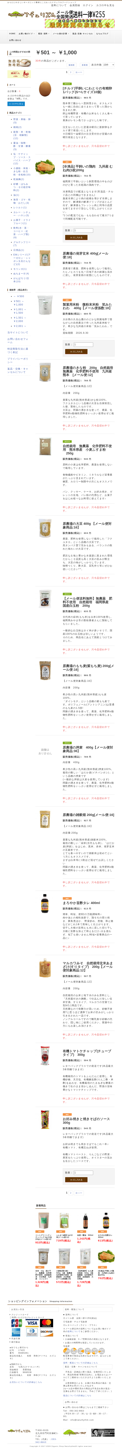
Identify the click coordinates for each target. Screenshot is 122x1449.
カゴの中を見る (105, 5)
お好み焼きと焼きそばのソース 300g (86, 1120)
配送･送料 (43, 34)
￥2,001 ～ (20, 326)
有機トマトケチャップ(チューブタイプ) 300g (87, 1053)
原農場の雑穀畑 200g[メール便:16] (88, 815)
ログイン (88, 5)
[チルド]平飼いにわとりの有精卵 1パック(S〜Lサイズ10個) (87, 90)
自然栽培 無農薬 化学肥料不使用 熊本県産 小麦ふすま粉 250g (87, 449)
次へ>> (79, 72)
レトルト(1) (20, 207)
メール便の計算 (60, 34)
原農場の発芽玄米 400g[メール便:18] (85, 255)
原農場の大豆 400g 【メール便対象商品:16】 (87, 525)
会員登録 (75, 5)
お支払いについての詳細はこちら (26, 1382)
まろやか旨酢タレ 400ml (81, 903)
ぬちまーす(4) (21, 273)
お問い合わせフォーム (17, 341)
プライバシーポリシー (17, 360)
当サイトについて (17, 332)
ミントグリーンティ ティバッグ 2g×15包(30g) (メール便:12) (43, 1237)
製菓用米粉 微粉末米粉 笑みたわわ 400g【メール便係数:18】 (87, 306)
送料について (59, 5)
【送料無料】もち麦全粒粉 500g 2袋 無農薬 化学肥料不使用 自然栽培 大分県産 (85, 1275)
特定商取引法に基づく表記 (17, 351)
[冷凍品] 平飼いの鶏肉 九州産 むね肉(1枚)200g (88, 168)
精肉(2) (17, 127)
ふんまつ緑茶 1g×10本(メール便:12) (64, 1236)
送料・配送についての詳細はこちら (80, 1363)
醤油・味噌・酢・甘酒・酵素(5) (22, 146)
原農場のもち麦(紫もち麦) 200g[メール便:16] (88, 667)
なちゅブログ (102, 34)
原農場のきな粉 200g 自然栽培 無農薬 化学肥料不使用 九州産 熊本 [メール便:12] (89, 371)
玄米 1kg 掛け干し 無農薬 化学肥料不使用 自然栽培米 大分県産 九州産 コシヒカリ (43, 1275)
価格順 (72, 65)
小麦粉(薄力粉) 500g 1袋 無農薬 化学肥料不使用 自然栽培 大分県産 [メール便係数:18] (64, 1275)
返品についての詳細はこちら (77, 1395)
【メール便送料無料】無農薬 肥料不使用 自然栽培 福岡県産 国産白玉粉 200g (88, 602)
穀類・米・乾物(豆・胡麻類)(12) (22, 135)
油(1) (16, 195)
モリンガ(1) (20, 269)
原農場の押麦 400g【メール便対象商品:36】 (88, 749)
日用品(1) (18, 250)
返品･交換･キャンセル (82, 34)
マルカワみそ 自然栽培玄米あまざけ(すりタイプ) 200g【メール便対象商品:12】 (88, 966)
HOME (12, 34)
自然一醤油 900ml (85, 1235)
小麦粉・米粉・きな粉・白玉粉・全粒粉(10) (22, 171)
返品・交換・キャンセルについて (17, 370)
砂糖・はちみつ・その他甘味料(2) (22, 187)
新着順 (85, 65)
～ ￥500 (18, 296)
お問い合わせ (15, 40)
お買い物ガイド (26, 34)
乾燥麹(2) (18, 179)
